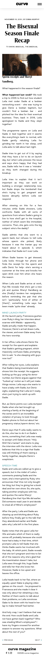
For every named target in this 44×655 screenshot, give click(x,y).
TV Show (10, 47)
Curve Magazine (22, 649)
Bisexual (20, 47)
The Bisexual (31, 47)
